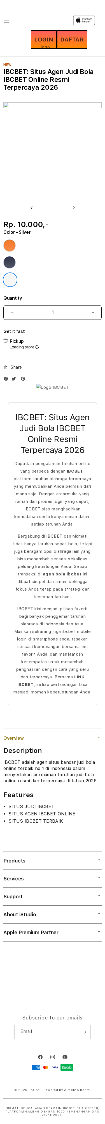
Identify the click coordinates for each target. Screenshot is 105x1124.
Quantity (12, 298)
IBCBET (36, 1090)
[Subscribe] (84, 1032)
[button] (12, 367)
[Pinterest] (24, 380)
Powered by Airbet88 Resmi (67, 1090)
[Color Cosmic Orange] (9, 245)
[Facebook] (7, 380)
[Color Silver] (10, 279)
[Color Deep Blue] (9, 262)
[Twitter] (15, 380)
